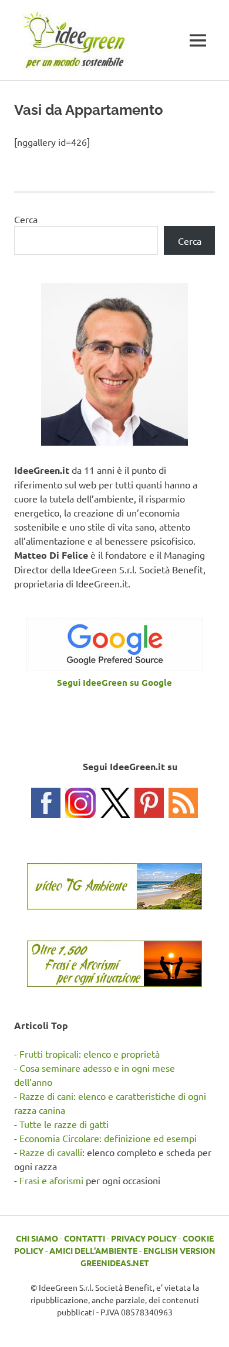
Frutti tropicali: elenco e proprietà (89, 1053)
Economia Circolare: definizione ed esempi (108, 1138)
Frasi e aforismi (51, 1180)
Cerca (26, 219)
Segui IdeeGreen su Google (114, 682)
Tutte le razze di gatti (64, 1124)
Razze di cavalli (50, 1152)
